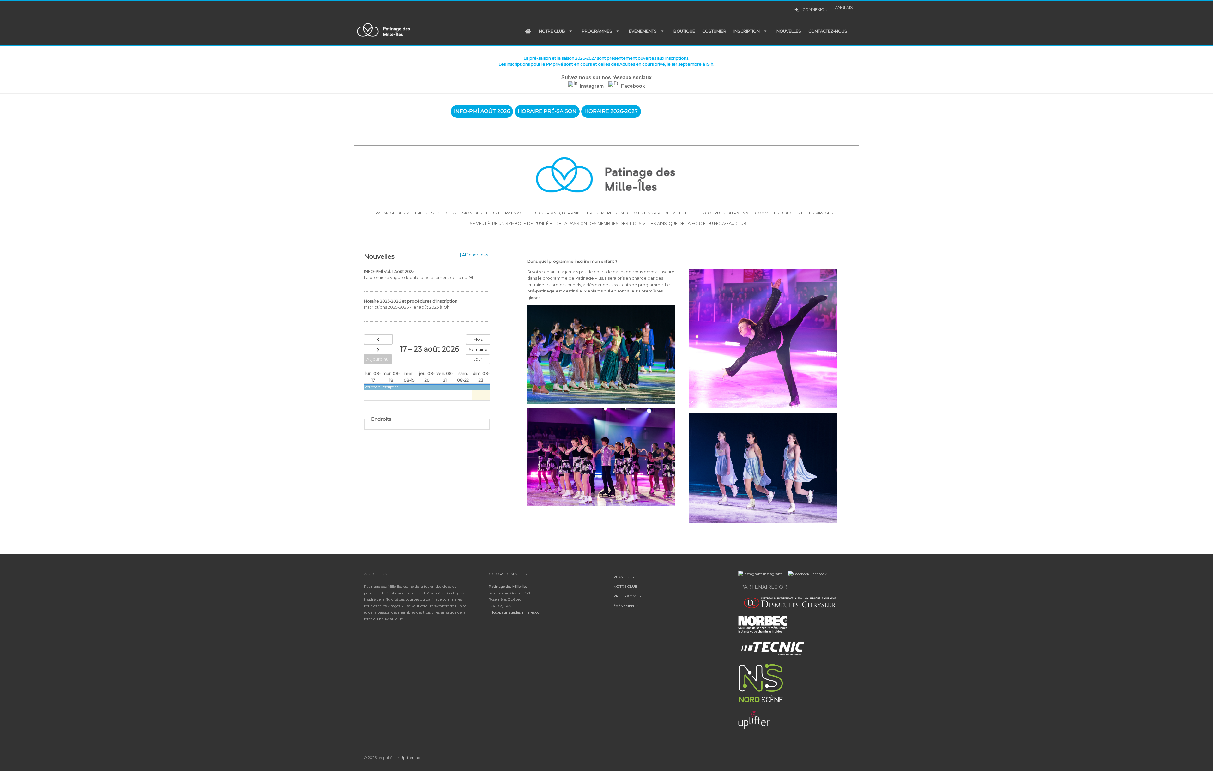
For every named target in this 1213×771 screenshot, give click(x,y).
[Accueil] (527, 31)
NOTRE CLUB (625, 586)
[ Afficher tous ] (475, 254)
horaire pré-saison (547, 111)
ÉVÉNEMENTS (625, 606)
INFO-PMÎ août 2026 (482, 111)
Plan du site (626, 577)
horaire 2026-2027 (611, 111)
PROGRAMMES (627, 596)
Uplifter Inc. (410, 758)
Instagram (592, 86)
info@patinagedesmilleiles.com (516, 612)
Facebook (632, 86)
